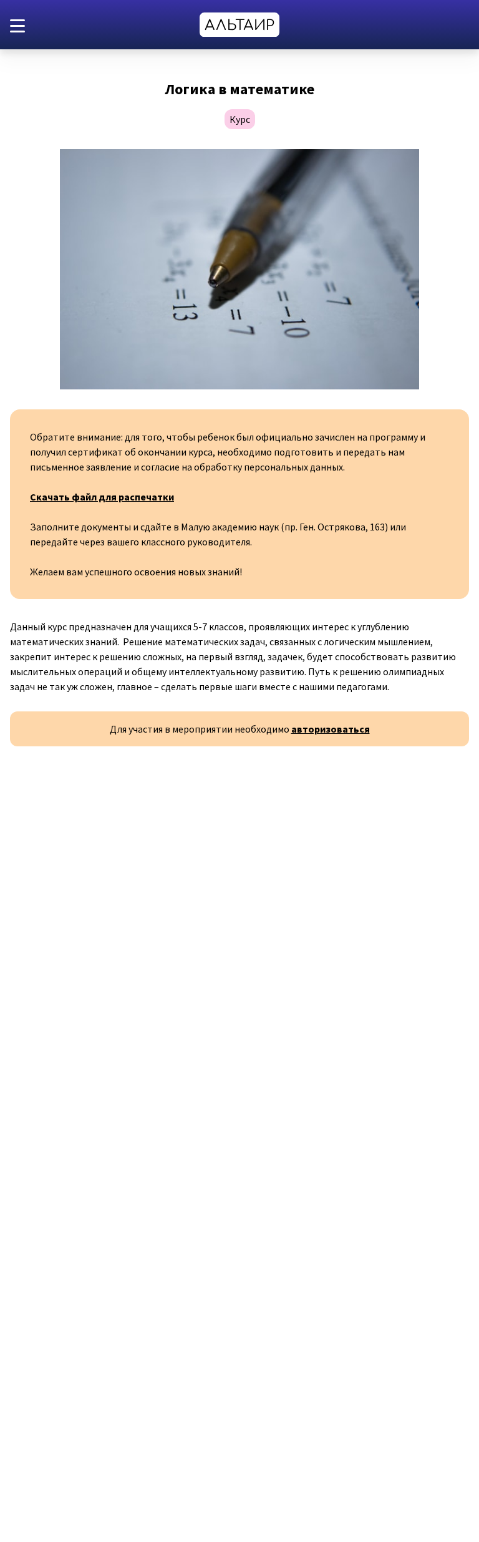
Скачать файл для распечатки (102, 496)
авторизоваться (330, 729)
